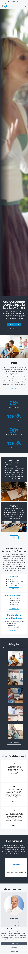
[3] (15, 713)
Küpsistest (14, 947)
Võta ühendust (14, 329)
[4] (15, 731)
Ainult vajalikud (14, 951)
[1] (15, 677)
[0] (15, 658)
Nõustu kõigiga (14, 943)
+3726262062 (15, 925)
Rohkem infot (14, 588)
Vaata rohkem (14, 743)
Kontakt (14, 388)
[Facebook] (19, 1)
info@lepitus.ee (13, 1)
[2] (15, 695)
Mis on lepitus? (14, 324)
